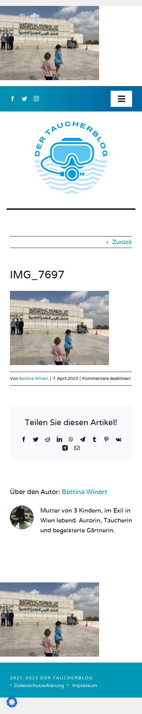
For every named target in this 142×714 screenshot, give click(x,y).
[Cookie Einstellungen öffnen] (12, 705)
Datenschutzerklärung (39, 685)
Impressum (84, 685)
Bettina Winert (33, 378)
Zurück (122, 242)
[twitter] (24, 98)
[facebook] (12, 98)
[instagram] (36, 98)
